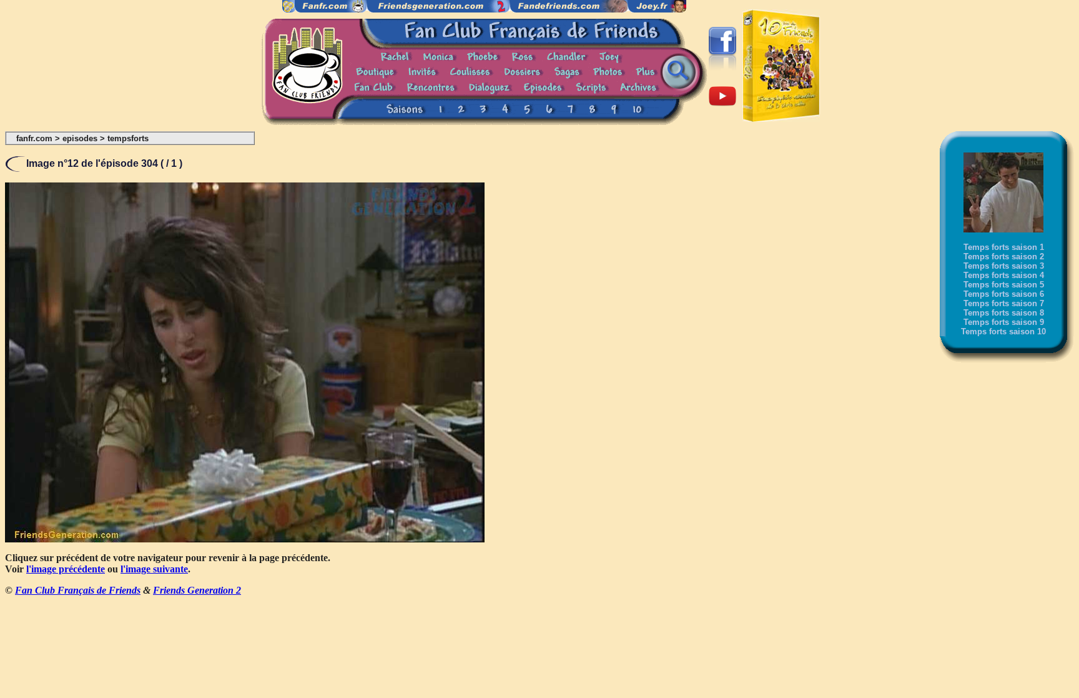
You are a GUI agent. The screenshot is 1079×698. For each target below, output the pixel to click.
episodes (79, 138)
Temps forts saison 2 (1003, 256)
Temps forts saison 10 (1003, 331)
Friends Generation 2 (197, 590)
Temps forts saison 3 (1003, 266)
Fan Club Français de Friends (77, 590)
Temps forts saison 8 (1003, 312)
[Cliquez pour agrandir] (245, 539)
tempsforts (128, 138)
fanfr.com (34, 138)
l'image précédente (65, 569)
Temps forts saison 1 (1003, 247)
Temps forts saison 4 (1003, 275)
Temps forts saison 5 (1003, 284)
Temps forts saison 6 (1003, 294)
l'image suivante (154, 569)
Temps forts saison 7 (1003, 303)
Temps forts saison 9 (1003, 322)
